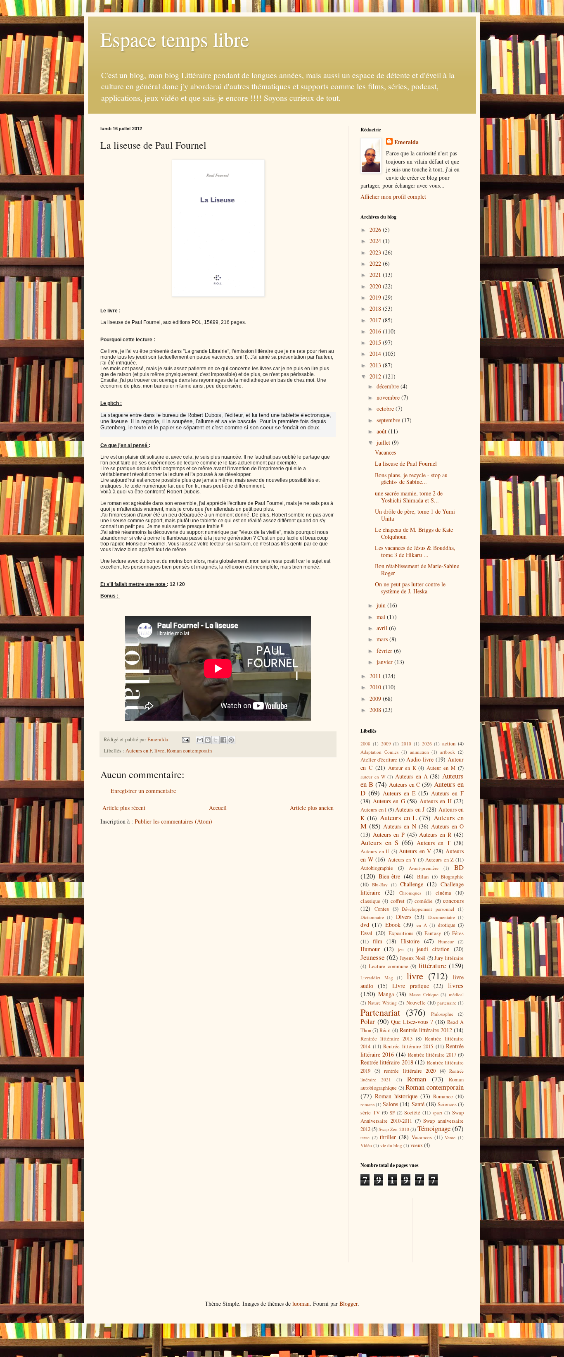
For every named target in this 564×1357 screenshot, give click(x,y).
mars (383, 639)
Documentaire (441, 917)
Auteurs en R (435, 834)
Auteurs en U (374, 851)
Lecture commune (388, 966)
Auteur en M (441, 767)
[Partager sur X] (215, 740)
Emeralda (406, 142)
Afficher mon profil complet (393, 196)
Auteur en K (402, 767)
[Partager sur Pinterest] (231, 740)
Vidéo (366, 1145)
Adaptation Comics (379, 752)
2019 (376, 297)
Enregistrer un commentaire (143, 791)
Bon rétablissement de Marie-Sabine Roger (417, 569)
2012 (376, 376)
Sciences (447, 1104)
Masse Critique (423, 994)
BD (459, 867)
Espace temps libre (174, 39)
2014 (376, 353)
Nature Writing (382, 1003)
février (385, 651)
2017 (376, 320)
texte (365, 1137)
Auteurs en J (409, 809)
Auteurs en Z (439, 859)
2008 (376, 710)
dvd (364, 924)
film (377, 941)
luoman (301, 1303)
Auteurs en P (389, 834)
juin (382, 605)
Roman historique (396, 1096)
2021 (376, 275)
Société (412, 1112)
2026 (376, 229)
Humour (370, 949)
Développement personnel (428, 909)
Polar (367, 1021)
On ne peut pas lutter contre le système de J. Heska (410, 587)
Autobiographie (376, 867)
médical (456, 994)
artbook (447, 752)
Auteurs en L (398, 817)
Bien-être (389, 876)
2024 (376, 241)
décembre (388, 386)
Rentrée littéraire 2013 (386, 1038)
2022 (376, 263)
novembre (389, 397)
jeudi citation (433, 949)
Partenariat (380, 1012)
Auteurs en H (435, 801)
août (382, 431)
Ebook (392, 924)
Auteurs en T (433, 843)
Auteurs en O (447, 826)
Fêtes (458, 933)
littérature (432, 965)
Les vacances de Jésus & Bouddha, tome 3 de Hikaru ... (415, 551)
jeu (401, 949)
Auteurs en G (389, 801)
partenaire (446, 1003)
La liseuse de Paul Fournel (406, 463)
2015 (376, 342)
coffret (398, 901)
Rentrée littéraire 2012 (426, 1030)
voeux (416, 1145)
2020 (376, 286)
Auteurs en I (373, 809)
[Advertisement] (397, 1229)
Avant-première (423, 868)
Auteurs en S (379, 842)
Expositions (401, 933)
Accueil (218, 808)
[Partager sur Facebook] (223, 740)
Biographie (452, 876)
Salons (390, 1104)
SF (392, 1112)
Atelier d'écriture (378, 759)
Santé (418, 1104)
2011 (376, 676)
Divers (403, 917)
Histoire (410, 941)
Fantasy (432, 933)
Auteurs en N (399, 826)
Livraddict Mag (376, 977)
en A (422, 925)
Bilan (423, 876)
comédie (424, 901)
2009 (376, 698)
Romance (443, 1096)
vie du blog (391, 1145)
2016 (376, 331)
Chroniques (410, 893)
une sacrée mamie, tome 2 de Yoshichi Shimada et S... (409, 496)
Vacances (385, 452)
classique (370, 901)
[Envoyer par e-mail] (200, 740)
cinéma (443, 892)
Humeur (446, 941)
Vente (450, 1137)
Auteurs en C (404, 784)
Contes (381, 908)
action (448, 743)
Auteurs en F (139, 750)
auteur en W (373, 777)
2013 (376, 365)
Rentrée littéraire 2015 (408, 1046)
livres (456, 985)
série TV (370, 1112)
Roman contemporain (189, 750)
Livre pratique (410, 986)
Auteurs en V (415, 851)
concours (453, 901)
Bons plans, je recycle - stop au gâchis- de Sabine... (411, 478)
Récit (385, 1030)
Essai (366, 933)
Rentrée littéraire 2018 (386, 1062)
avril (383, 628)
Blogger (348, 1303)
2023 (376, 252)
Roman (416, 1078)
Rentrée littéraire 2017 (432, 1054)
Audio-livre (420, 759)
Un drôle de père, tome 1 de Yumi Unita (415, 514)
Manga (386, 994)
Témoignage (433, 1128)
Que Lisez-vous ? (412, 1022)
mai (382, 617)
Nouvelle (416, 1002)
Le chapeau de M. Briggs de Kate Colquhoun (414, 533)
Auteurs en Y (402, 859)
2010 (376, 687)
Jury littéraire (449, 958)
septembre (389, 420)
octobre (386, 408)
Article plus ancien (312, 808)
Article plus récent (123, 808)
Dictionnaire (372, 917)
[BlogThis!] (208, 740)
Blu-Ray (380, 884)
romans (367, 1104)
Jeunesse (372, 957)
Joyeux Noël (413, 958)
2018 (376, 308)
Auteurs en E (399, 793)
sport (437, 1112)
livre (159, 750)
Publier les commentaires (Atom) (173, 821)
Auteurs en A (411, 776)
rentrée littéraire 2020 (410, 1070)
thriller (388, 1137)
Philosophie (442, 1014)
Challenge (411, 884)
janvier (385, 662)
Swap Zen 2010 (394, 1129)
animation (419, 752)
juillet (384, 442)
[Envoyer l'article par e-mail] (185, 739)
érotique (446, 924)
